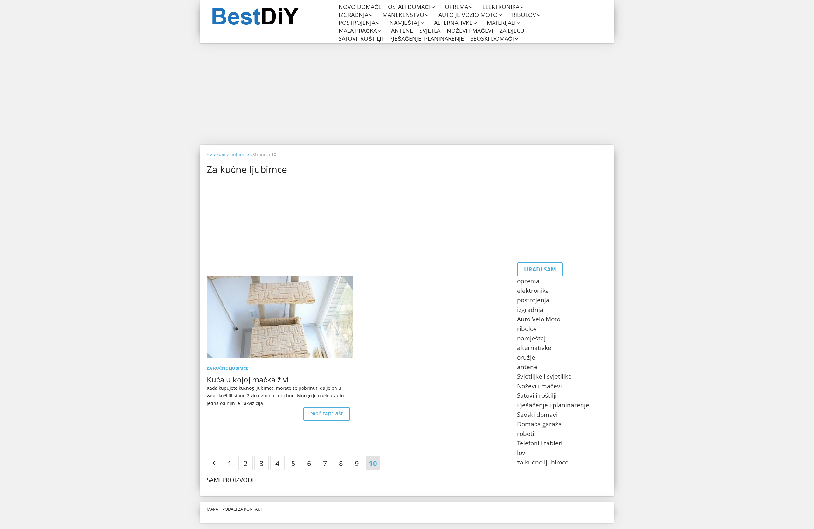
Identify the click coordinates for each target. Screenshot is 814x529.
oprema (456, 6)
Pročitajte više (326, 413)
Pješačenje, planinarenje (426, 38)
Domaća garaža (539, 424)
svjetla (429, 30)
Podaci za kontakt (242, 509)
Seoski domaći (492, 38)
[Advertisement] (407, 93)
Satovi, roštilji (361, 38)
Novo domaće (360, 6)
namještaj (405, 22)
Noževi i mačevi (470, 30)
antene (402, 30)
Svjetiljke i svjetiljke (544, 376)
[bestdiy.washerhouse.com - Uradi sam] (271, 16)
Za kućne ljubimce (227, 368)
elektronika (500, 6)
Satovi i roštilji (537, 395)
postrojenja (357, 22)
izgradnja (353, 14)
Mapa (212, 509)
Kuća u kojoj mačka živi (248, 379)
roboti (525, 433)
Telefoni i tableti (539, 443)
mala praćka (358, 30)
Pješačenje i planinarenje (553, 405)
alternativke (453, 22)
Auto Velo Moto (538, 319)
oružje (526, 357)
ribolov (524, 14)
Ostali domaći (409, 6)
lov (521, 453)
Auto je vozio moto (468, 14)
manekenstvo (403, 14)
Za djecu (512, 30)
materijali (501, 22)
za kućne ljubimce (543, 462)
